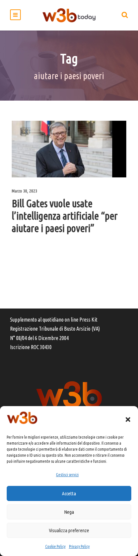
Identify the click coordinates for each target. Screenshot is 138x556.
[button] (128, 419)
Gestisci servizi (67, 474)
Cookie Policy (55, 546)
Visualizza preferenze (69, 530)
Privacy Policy (79, 546)
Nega (69, 512)
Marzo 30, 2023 (24, 190)
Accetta (69, 493)
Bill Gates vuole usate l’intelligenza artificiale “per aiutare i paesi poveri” (65, 216)
